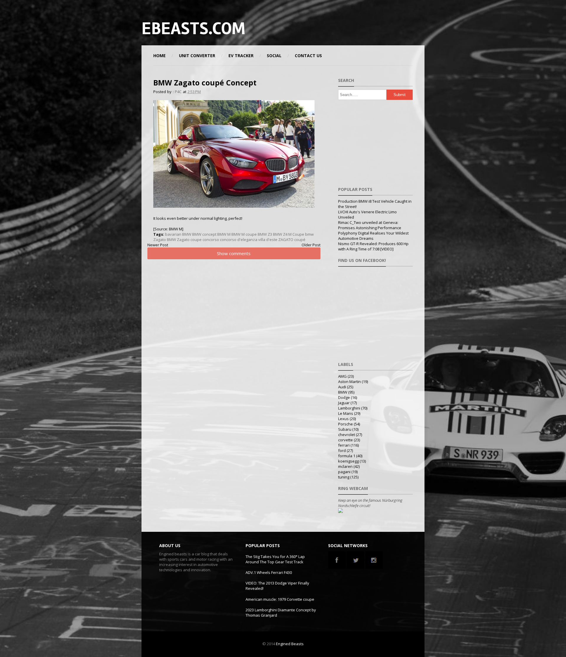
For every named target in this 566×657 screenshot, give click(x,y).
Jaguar (344, 402)
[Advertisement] (355, 28)
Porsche (345, 424)
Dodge (344, 397)
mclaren (345, 466)
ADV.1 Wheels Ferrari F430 (269, 572)
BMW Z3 (265, 234)
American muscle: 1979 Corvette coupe (280, 599)
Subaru (344, 429)
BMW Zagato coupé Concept (204, 82)
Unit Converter (197, 55)
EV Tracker (241, 55)
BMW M (224, 234)
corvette (345, 440)
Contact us (308, 55)
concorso (211, 239)
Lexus (343, 418)
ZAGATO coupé (291, 239)
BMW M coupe (244, 234)
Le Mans (345, 413)
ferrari (344, 445)
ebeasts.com (193, 28)
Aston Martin (349, 381)
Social (274, 55)
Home (159, 55)
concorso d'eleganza (238, 239)
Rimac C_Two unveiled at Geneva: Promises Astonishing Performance (369, 225)
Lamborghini (349, 408)
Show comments (234, 253)
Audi (342, 386)
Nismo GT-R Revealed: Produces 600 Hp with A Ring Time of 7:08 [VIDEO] (373, 246)
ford (342, 450)
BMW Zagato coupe (184, 239)
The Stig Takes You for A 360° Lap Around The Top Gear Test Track (275, 559)
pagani (344, 471)
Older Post (311, 244)
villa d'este (267, 239)
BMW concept (204, 234)
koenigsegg (348, 461)
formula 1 (346, 455)
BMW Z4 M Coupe (288, 234)
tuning (343, 477)
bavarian (173, 234)
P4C (178, 91)
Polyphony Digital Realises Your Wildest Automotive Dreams (373, 235)
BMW (186, 234)
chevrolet (346, 434)
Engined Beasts (290, 643)
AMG (342, 376)
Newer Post (157, 244)
